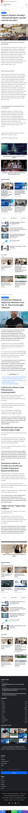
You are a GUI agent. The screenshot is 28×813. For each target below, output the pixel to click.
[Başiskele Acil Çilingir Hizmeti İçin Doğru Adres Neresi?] (14, 741)
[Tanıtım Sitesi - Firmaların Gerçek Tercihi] (8, 5)
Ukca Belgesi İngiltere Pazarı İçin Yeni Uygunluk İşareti (17, 223)
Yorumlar (23, 218)
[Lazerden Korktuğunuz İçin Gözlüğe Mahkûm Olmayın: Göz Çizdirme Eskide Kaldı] (21, 186)
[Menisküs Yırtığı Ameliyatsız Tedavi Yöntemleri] (5, 248)
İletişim (2, 765)
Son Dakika (3, 786)
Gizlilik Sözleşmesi (4, 761)
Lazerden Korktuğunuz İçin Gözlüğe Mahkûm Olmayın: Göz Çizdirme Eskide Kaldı (20, 192)
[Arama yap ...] (26, 5)
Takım (15, 799)
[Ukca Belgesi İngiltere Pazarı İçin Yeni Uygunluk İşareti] (5, 224)
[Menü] (1, 5)
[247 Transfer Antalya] (5, 242)
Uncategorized (5, 719)
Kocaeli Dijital (9, 795)
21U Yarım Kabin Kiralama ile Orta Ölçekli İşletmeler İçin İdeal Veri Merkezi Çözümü (17, 236)
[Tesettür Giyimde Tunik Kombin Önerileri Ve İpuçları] (7, 261)
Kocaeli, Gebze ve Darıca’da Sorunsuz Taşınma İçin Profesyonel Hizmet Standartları (18, 229)
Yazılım (2, 788)
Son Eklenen (14, 218)
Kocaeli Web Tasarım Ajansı (20, 797)
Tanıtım (3, 715)
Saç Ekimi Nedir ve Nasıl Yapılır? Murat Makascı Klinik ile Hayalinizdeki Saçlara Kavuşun (20, 209)
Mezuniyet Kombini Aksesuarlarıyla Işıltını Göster (6, 285)
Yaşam (3, 721)
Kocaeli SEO (21, 795)
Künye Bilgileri (4, 763)
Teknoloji (3, 717)
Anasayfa (4, 10)
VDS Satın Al (11, 797)
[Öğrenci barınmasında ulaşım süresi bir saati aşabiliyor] (21, 278)
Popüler (4, 218)
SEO (18, 795)
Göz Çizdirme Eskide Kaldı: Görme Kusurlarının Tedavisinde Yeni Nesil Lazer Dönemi (7, 209)
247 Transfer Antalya (15, 240)
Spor (3, 713)
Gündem (8, 10)
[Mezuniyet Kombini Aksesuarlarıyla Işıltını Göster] (7, 278)
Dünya (3, 701)
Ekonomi (3, 703)
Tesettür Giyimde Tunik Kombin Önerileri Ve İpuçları (6, 267)
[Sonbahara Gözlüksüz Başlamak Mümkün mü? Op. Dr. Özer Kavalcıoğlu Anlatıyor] (5, 730)
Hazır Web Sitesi (5, 797)
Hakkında (11, 799)
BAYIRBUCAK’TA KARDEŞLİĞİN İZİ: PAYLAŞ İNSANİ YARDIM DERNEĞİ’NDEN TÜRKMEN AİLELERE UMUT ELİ (6, 193)
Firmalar (3, 705)
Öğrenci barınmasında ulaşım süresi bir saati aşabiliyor (14, 1)
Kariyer (3, 709)
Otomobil (3, 711)
